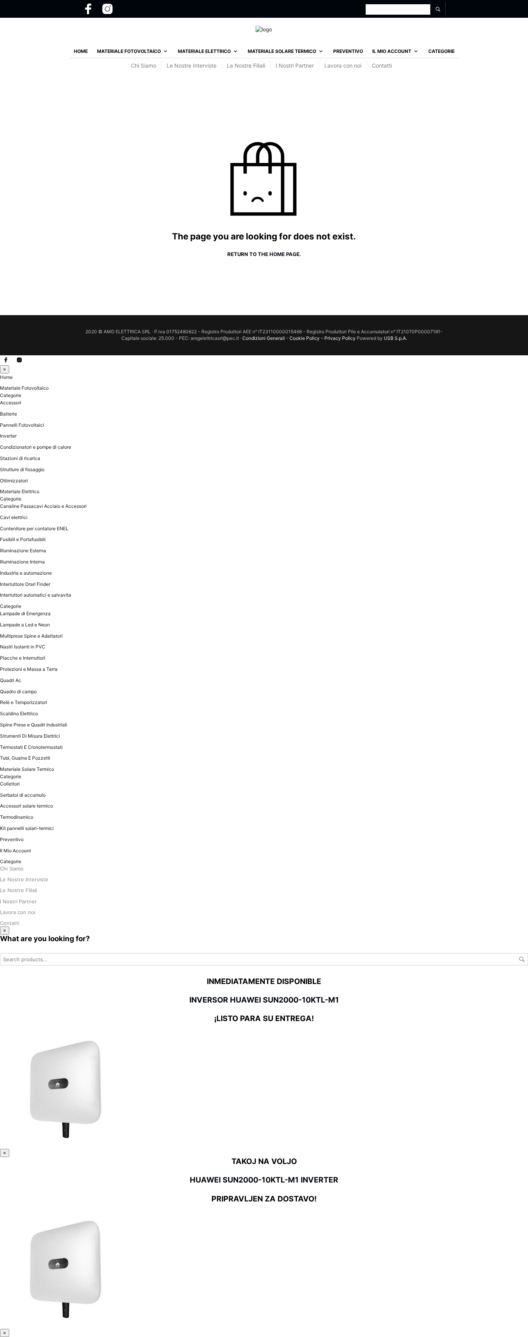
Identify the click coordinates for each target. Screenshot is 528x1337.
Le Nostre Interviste (191, 65)
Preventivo (348, 51)
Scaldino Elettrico (19, 713)
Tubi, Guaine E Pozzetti (25, 758)
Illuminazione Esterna (23, 550)
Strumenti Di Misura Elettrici (30, 736)
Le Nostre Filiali (246, 65)
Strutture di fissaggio (22, 469)
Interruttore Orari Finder (25, 584)
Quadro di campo (18, 691)
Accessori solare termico (26, 806)
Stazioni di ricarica (20, 458)
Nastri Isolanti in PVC (22, 647)
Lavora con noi (342, 65)
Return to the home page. (264, 254)
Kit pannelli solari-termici (27, 828)
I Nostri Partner (295, 65)
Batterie (8, 414)
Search (522, 959)
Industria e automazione (26, 573)
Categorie (441, 51)
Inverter (8, 436)
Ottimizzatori (14, 481)
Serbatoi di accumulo (23, 795)
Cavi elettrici (13, 517)
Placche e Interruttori (22, 658)
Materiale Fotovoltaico (129, 51)
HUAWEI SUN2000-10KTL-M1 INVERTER (264, 1179)
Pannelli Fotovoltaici (22, 425)
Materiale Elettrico (204, 51)
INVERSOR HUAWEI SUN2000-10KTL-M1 (264, 999)
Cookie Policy (305, 338)
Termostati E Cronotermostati (31, 747)
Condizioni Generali (263, 338)
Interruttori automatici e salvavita (35, 595)
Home (81, 51)
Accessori (10, 403)
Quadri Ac (10, 680)
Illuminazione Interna (22, 562)
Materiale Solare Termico (282, 51)
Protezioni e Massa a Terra (29, 669)
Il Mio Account (391, 51)
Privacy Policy (340, 338)
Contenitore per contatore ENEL (34, 528)
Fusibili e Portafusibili (23, 539)
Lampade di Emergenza (25, 613)
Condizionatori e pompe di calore (35, 447)
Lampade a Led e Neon (25, 625)
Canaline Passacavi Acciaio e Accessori (43, 506)
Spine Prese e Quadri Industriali (33, 725)
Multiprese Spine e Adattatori (31, 636)
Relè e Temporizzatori (23, 702)
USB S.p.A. (395, 338)
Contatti (382, 65)
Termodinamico (16, 817)
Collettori (10, 784)
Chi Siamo (143, 65)
